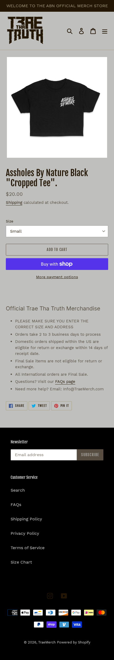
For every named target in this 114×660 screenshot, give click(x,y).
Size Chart (21, 562)
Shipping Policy (26, 518)
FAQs (16, 504)
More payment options (57, 277)
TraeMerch (47, 642)
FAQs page (65, 381)
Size (9, 221)
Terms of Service (28, 547)
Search (18, 490)
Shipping (14, 202)
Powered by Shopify (73, 642)
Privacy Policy (25, 533)
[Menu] (105, 31)
